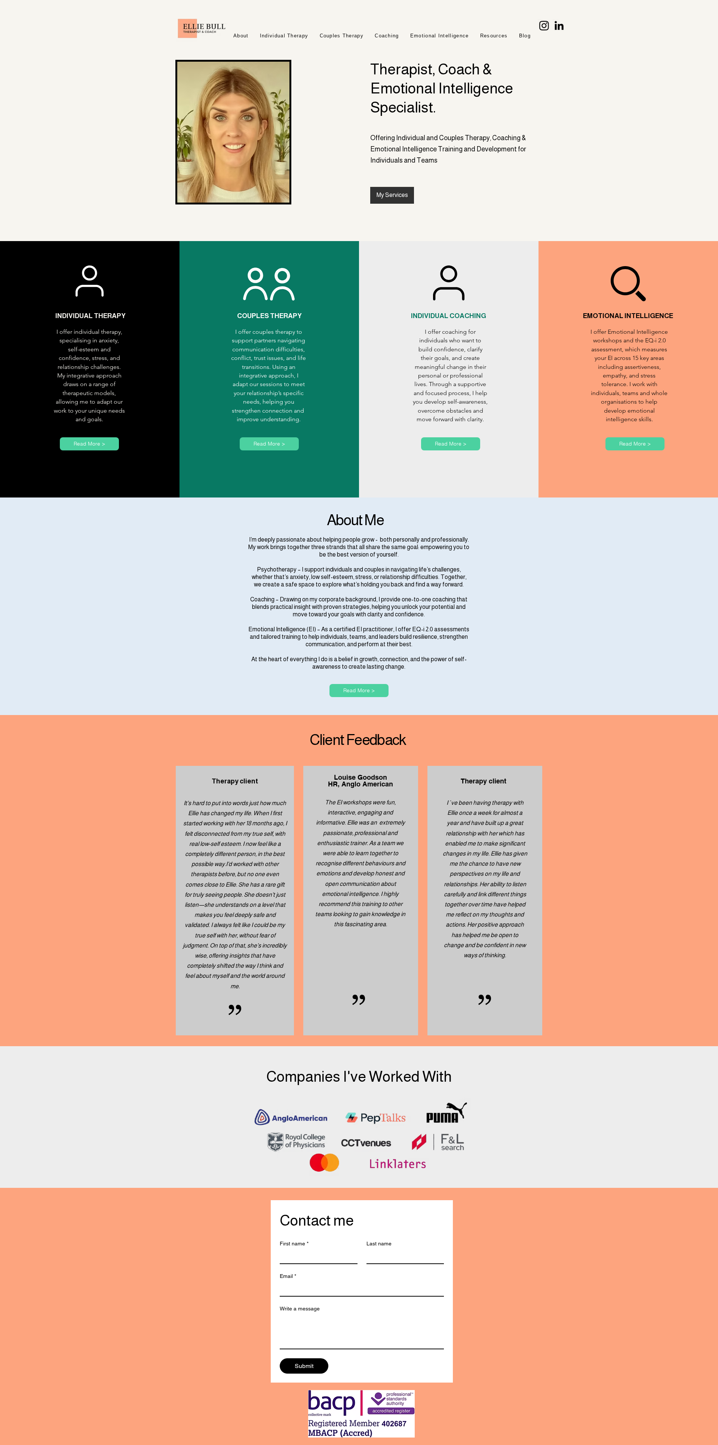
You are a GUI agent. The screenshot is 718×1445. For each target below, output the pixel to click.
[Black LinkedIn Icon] (559, 25)
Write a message (300, 1309)
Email (288, 1276)
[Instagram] (544, 25)
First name (294, 1244)
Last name (379, 1244)
